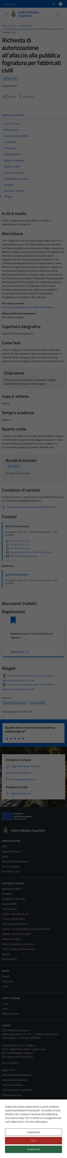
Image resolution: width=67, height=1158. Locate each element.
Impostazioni (33, 1132)
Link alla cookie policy (36, 1121)
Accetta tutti (33, 1149)
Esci (33, 1140)
